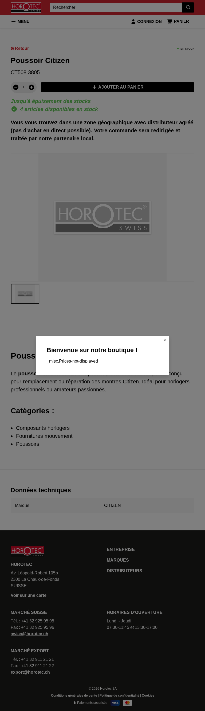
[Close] (165, 340)
